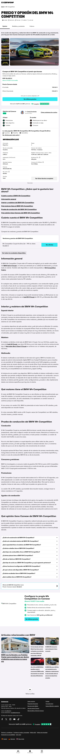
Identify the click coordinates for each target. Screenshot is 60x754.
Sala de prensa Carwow (33, 708)
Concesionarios (49, 703)
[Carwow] (7, 2)
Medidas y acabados (18, 26)
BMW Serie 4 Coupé (10, 265)
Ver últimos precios (30, 99)
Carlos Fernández (32, 111)
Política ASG (33, 732)
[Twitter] (6, 719)
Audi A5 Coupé (12, 344)
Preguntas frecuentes (33, 703)
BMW (2, 7)
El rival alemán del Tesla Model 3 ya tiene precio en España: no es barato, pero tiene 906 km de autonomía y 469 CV (37, 651)
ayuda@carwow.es (15, 712)
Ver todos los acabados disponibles (14, 253)
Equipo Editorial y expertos (52, 706)
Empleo (47, 701)
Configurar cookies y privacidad (21, 732)
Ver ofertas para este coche (10, 135)
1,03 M (5, 20)
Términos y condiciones (6, 732)
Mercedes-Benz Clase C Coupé (16, 346)
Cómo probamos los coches (49, 112)
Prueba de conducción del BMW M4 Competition (19, 209)
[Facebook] (2, 719)
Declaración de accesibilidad (8, 734)
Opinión (4, 26)
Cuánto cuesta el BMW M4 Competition (15, 196)
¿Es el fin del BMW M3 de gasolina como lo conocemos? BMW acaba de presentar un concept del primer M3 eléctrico (37, 671)
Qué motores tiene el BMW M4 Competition (17, 206)
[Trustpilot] (40, 104)
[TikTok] (18, 719)
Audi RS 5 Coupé (29, 297)
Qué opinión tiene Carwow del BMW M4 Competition (20, 213)
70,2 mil (18, 20)
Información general (8, 199)
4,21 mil (31, 20)
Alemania (12, 739)
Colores (32, 26)
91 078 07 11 (8, 711)
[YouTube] (14, 719)
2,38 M (24, 20)
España (5, 739)
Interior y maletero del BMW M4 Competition (17, 202)
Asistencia (4, 701)
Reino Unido (21, 739)
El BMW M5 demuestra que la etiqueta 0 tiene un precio (51, 649)
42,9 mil (12, 20)
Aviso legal (18, 734)
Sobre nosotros (31, 701)
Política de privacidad (42, 732)
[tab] (5, 26)
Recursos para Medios (33, 706)
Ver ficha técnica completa (44, 178)
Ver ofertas (49, 245)
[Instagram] (10, 719)
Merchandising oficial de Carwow (36, 710)
